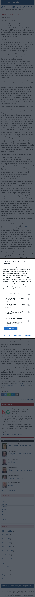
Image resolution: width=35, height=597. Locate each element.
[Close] (31, 262)
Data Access (17, 335)
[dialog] (17, 298)
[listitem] (17, 294)
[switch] (28, 299)
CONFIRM (10, 328)
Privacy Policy (28, 335)
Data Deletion (7, 335)
